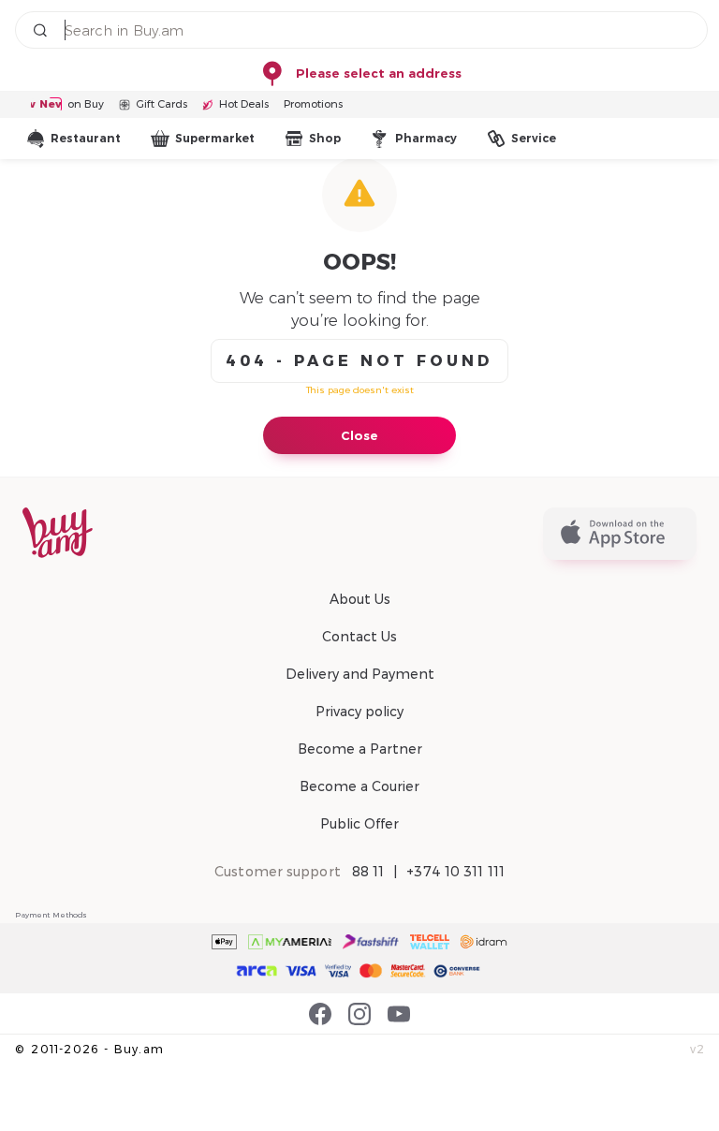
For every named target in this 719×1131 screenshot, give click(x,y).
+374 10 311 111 (455, 871)
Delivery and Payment (360, 674)
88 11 (368, 871)
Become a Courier (359, 786)
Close (359, 435)
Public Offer (359, 823)
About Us (360, 599)
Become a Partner (360, 749)
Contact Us (359, 636)
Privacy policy (359, 711)
